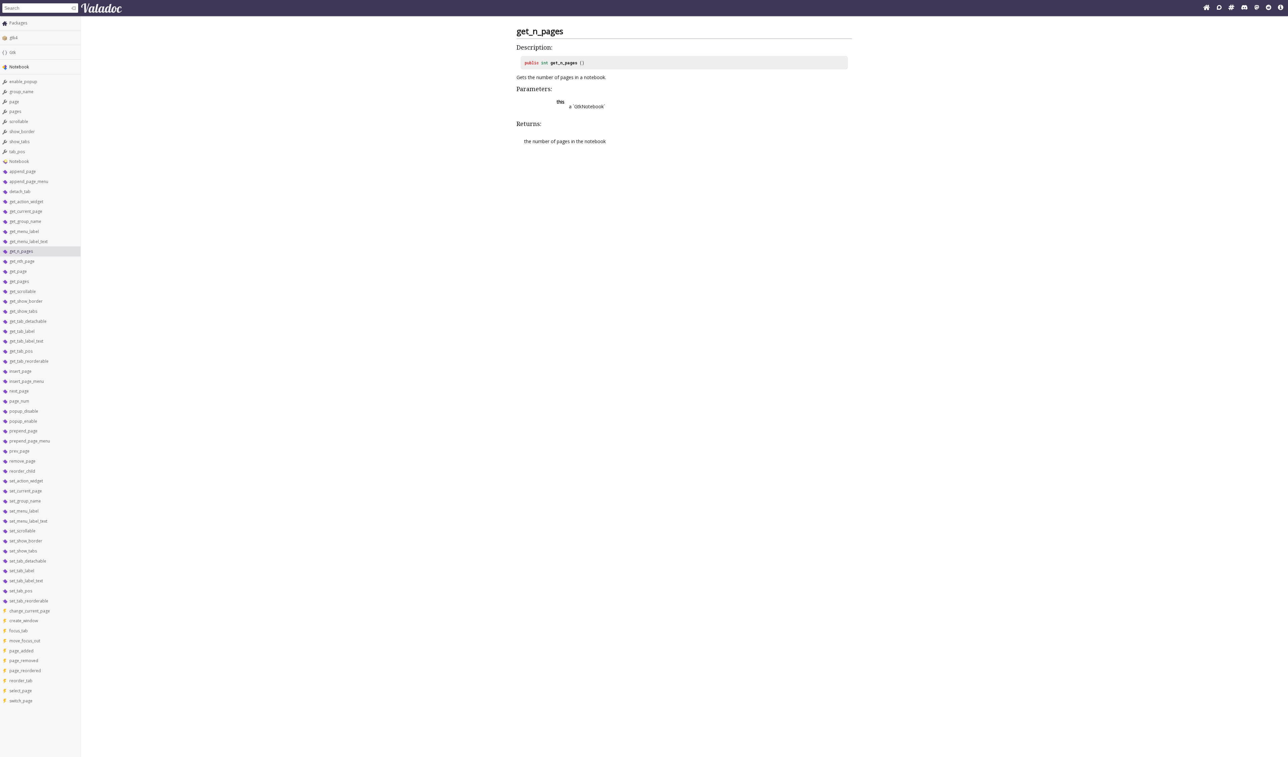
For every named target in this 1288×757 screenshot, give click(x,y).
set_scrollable (22, 531)
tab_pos (17, 152)
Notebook (19, 161)
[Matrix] (1231, 8)
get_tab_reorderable (29, 361)
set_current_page (25, 491)
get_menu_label (24, 231)
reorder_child (22, 471)
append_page (22, 171)
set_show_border (25, 541)
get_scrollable (22, 291)
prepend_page (23, 431)
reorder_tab (21, 681)
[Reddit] (1268, 8)
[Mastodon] (1257, 8)
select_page (20, 691)
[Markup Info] (1280, 8)
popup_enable (23, 421)
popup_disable (23, 411)
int (544, 62)
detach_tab (20, 191)
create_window (23, 621)
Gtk (12, 52)
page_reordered (25, 671)
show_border (22, 131)
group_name (21, 92)
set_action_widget (26, 481)
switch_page (21, 701)
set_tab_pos (20, 591)
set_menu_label (24, 511)
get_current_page (25, 211)
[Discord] (1244, 8)
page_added (21, 651)
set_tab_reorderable (28, 601)
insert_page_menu (26, 381)
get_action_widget (26, 202)
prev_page (19, 451)
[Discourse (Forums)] (1219, 8)
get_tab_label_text (26, 341)
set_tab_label (21, 571)
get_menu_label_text (28, 241)
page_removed (23, 660)
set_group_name (25, 501)
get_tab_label (22, 331)
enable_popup (23, 81)
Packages (18, 23)
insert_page (20, 371)
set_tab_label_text (26, 581)
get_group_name (25, 221)
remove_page (22, 461)
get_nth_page (22, 261)
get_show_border (26, 301)
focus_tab (18, 631)
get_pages (19, 281)
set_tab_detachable (27, 561)
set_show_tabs (23, 551)
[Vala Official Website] (1206, 8)
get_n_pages (21, 251)
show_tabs (19, 141)
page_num (19, 401)
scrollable (18, 121)
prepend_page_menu (29, 441)
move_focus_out (24, 641)
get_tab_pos (21, 351)
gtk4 (13, 38)
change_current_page (29, 611)
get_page (18, 271)
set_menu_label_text (28, 521)
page (14, 102)
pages (15, 111)
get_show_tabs (23, 311)
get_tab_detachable (28, 321)
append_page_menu (28, 181)
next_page (19, 391)
